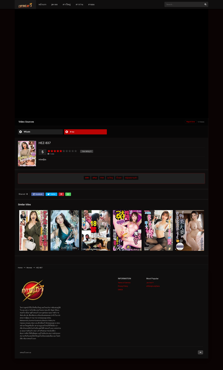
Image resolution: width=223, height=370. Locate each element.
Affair (95, 178)
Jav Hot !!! (150, 283)
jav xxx (54, 4)
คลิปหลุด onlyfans (153, 286)
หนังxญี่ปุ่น (42, 159)
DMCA (120, 290)
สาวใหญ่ (67, 4)
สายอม (91, 4)
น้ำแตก (119, 178)
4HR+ (87, 178)
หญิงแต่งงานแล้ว (131, 178)
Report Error (190, 122)
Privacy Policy (123, 286)
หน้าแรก (42, 4)
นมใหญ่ (110, 178)
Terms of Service (124, 283)
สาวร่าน (79, 4)
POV (102, 178)
